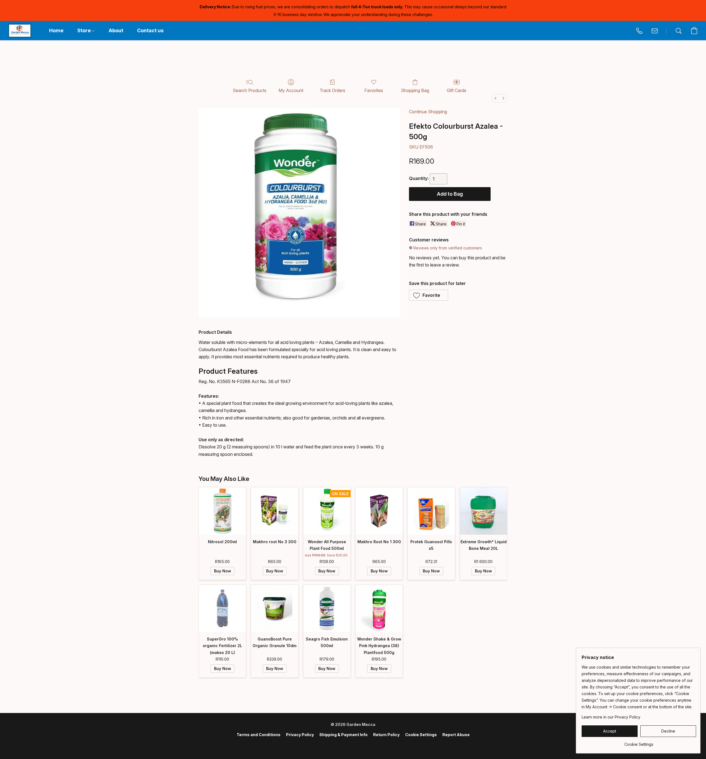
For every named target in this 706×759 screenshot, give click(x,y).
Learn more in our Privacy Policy (611, 717)
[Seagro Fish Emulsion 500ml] (327, 608)
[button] (19, 30)
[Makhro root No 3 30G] (274, 510)
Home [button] (56, 30)
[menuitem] (495, 98)
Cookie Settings (421, 734)
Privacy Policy (300, 734)
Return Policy (386, 734)
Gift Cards (456, 90)
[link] (639, 742)
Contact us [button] (150, 30)
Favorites (373, 90)
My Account (291, 90)
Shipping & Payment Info (343, 734)
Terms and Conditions (258, 734)
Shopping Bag (415, 90)
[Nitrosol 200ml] (222, 510)
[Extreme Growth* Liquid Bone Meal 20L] (483, 510)
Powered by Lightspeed (353, 744)
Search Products (249, 90)
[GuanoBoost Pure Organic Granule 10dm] (274, 608)
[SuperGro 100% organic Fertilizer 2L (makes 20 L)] (222, 608)
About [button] (116, 30)
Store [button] (84, 30)
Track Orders (332, 90)
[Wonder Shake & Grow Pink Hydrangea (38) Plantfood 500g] (379, 608)
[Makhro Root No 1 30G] (379, 510)
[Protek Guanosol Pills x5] (431, 510)
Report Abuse (456, 734)
